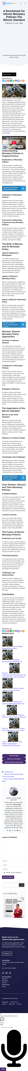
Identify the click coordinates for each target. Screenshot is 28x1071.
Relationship (5, 984)
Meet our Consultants (14, 759)
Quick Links (12, 1004)
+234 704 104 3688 (9, 968)
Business (4, 978)
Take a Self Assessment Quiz (14, 762)
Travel (4, 986)
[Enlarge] (16, 789)
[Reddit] (8, 81)
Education (5, 980)
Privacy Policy (14, 1002)
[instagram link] (3, 973)
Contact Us (7, 953)
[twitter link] (7, 973)
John (21, 23)
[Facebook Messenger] (18, 81)
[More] (23, 81)
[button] (21, 3)
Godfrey (16, 57)
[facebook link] (10, 973)
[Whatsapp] (13, 81)
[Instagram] (16, 81)
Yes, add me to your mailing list (12, 872)
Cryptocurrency (8, 772)
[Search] (21, 885)
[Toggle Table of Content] (13, 74)
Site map (19, 1004)
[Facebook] (3, 81)
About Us (4, 1004)
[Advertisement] (14, 38)
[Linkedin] (11, 81)
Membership (5, 1002)
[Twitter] (6, 81)
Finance (4, 982)
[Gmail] (21, 81)
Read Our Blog (14, 755)
